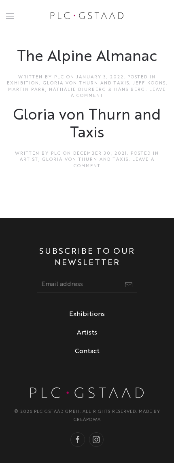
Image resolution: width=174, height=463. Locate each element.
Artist (29, 160)
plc (59, 77)
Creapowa (87, 420)
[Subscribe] (129, 285)
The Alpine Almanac (87, 57)
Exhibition (23, 83)
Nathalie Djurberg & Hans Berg (97, 90)
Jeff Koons (149, 83)
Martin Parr (26, 90)
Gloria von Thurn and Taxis (86, 83)
